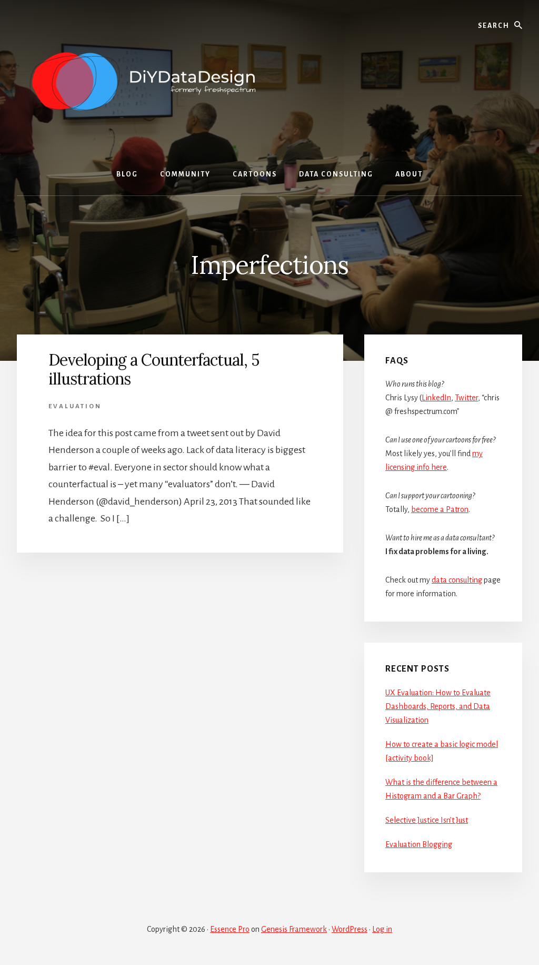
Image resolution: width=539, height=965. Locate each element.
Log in (382, 929)
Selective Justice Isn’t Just (426, 820)
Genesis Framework (294, 929)
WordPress (349, 929)
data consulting (457, 580)
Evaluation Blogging (418, 844)
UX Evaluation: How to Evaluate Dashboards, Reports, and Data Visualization (438, 706)
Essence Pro (229, 929)
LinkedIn (436, 397)
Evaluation (75, 406)
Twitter (466, 397)
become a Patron (439, 509)
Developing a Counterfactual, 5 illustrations (153, 369)
